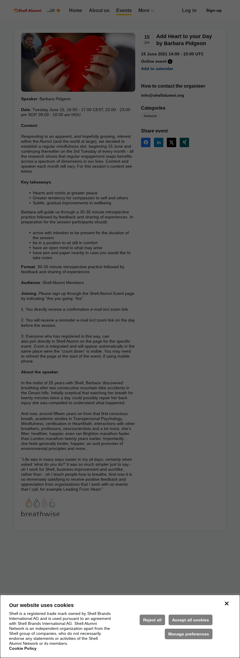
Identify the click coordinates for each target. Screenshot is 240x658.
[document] (120, 626)
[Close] (226, 603)
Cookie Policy (23, 648)
